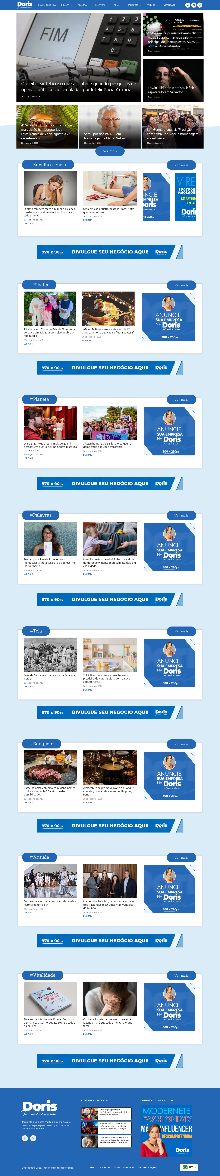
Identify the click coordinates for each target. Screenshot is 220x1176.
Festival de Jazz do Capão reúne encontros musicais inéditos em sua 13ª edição (113, 1126)
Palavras (100, 5)
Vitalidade (169, 5)
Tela (116, 5)
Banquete (133, 5)
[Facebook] (193, 5)
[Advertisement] (110, 265)
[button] (187, 5)
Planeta (82, 5)
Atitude (151, 5)
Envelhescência (47, 5)
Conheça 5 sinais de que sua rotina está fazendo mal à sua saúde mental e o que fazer (115, 1140)
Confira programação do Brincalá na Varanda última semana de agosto (115, 1112)
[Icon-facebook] (25, 1138)
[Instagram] (199, 5)
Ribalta (65, 5)
